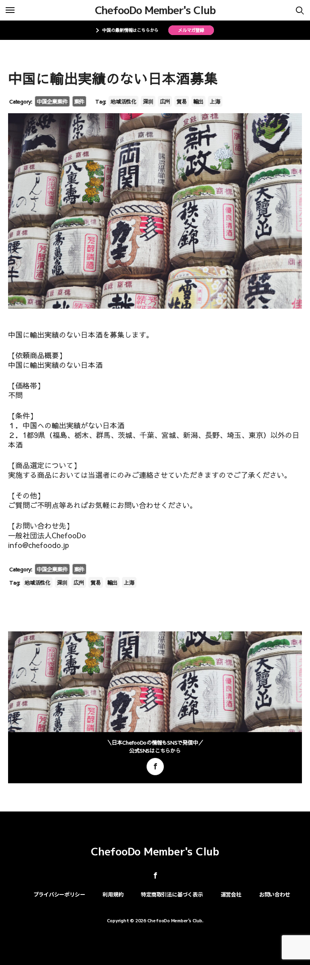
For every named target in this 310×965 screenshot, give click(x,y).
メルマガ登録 (191, 30)
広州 (165, 101)
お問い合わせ (274, 894)
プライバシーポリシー (59, 894)
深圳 (148, 101)
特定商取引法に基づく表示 (172, 894)
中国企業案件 (52, 101)
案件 (79, 101)
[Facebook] (155, 766)
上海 (215, 101)
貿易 (181, 101)
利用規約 (113, 894)
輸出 (198, 101)
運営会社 (231, 894)
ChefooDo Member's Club (155, 10)
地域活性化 (123, 101)
